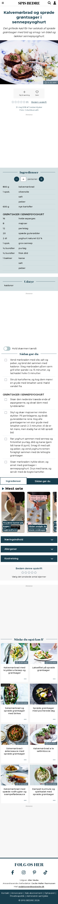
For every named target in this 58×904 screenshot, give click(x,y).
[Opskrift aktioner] (25, 679)
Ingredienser (13, 481)
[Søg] (49, 2)
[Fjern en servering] (16, 179)
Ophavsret (49, 893)
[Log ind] (55, 2)
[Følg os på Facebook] (12, 872)
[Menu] (6, 3)
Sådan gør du (42, 481)
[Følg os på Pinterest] (34, 872)
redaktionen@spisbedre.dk (31, 886)
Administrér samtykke (37, 896)
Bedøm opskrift (39, 102)
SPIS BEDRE (29, 3)
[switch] (7, 349)
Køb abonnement (33, 893)
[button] (13, 512)
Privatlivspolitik (17, 896)
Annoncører (17, 893)
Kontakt (5, 893)
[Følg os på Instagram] (23, 872)
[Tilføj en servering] (41, 179)
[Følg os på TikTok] (45, 872)
